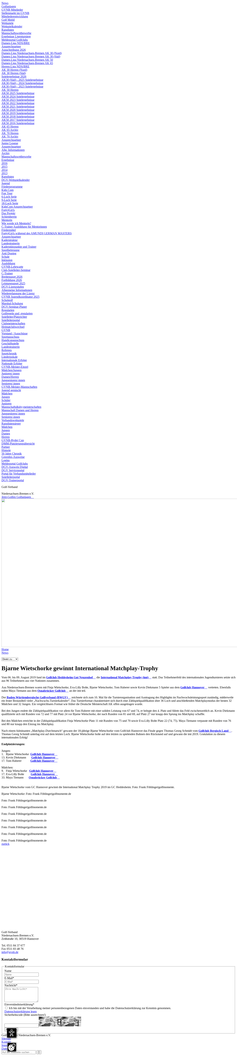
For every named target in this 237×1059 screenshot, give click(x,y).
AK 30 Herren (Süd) (13, 73)
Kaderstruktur (9, 240)
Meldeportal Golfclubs (14, 39)
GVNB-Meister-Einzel (14, 366)
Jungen (5, 396)
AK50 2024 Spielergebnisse (17, 96)
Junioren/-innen (10, 373)
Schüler (5, 400)
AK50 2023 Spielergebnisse (17, 99)
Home (5, 649)
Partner (5, 446)
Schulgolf (7, 300)
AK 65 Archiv (9, 129)
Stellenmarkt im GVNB (15, 13)
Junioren (6, 403)
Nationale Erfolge (11, 363)
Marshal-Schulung (12, 303)
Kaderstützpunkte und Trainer (18, 246)
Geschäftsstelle (10, 343)
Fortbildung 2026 (11, 280)
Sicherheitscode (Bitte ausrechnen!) (25, 1014)
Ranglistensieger (11, 423)
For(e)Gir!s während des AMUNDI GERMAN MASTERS (36, 233)
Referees (6, 350)
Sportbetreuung (10, 250)
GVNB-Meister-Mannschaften (19, 386)
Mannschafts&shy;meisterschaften (21, 406)
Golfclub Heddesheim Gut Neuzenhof (71, 677)
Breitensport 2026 (11, 276)
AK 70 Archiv (9, 136)
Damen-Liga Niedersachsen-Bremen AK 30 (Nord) (31, 53)
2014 (4, 169)
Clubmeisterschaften (13, 323)
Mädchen (6, 393)
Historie (6, 450)
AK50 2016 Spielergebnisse (17, 123)
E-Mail (9, 978)
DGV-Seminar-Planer (14, 306)
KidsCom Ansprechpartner (17, 206)
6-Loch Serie (9, 196)
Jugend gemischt (11, 390)
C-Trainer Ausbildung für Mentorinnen (24, 226)
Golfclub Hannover (193, 687)
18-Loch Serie (9, 203)
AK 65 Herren (10, 126)
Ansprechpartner (11, 46)
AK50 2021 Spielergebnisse (17, 106)
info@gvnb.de (9, 952)
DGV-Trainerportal (12, 480)
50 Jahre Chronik (11, 453)
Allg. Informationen (13, 149)
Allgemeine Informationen (16, 290)
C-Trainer (7, 273)
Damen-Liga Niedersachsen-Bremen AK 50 (27, 59)
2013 (4, 173)
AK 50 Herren (10, 89)
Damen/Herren (10, 376)
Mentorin (6, 220)
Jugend (5, 183)
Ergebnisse (7, 159)
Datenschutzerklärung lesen (20, 1011)
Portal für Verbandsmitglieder (18, 473)
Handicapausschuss (12, 340)
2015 (4, 166)
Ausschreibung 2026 (13, 49)
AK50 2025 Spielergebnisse (17, 93)
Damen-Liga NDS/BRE (15, 43)
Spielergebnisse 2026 (13, 76)
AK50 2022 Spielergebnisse (17, 103)
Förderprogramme (12, 186)
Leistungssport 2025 (13, 283)
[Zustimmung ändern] (11, 1047)
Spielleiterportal (10, 320)
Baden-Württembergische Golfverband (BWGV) (39, 697)
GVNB (5, 330)
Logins (5, 460)
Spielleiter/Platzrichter (14, 316)
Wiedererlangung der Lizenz (18, 293)
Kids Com (7, 190)
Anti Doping (8, 253)
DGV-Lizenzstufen (12, 286)
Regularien (7, 310)
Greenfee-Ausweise (13, 456)
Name (7, 970)
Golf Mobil (8, 19)
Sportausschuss (10, 336)
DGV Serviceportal (12, 470)
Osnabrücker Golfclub (53, 690)
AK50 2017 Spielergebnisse (17, 119)
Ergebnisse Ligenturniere (16, 36)
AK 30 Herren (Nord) (14, 69)
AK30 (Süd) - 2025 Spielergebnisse (22, 79)
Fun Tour (6, 193)
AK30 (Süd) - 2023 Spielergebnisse (22, 86)
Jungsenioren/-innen (13, 380)
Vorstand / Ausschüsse (14, 333)
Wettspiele (7, 23)
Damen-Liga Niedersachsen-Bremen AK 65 (27, 63)
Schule (5, 256)
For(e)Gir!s (8, 210)
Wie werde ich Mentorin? (16, 223)
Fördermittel (8, 230)
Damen (5, 433)
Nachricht (10, 985)
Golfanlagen (8, 6)
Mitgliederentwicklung (14, 16)
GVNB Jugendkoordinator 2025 (20, 296)
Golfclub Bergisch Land (214, 730)
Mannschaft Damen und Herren (20, 410)
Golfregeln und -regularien (17, 313)
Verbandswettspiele (12, 420)
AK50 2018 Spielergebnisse (17, 116)
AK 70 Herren (10, 133)
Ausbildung (8, 263)
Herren (5, 436)
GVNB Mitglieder (12, 9)
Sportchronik (9, 353)
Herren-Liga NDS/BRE (15, 66)
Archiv (5, 153)
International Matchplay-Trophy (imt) (126, 677)
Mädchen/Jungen (11, 370)
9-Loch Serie (9, 200)
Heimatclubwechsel (12, 326)
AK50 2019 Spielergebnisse (17, 113)
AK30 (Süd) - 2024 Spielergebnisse (22, 83)
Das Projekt (8, 213)
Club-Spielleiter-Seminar (15, 270)
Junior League (9, 143)
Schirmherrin (9, 216)
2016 (4, 163)
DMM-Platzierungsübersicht (18, 443)
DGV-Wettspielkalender (15, 180)
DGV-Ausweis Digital (14, 467)
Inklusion (6, 260)
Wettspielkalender (11, 26)
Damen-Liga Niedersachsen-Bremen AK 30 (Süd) (30, 56)
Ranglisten (7, 29)
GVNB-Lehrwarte (12, 266)
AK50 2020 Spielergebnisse (17, 109)
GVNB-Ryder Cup (12, 440)
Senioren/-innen (10, 383)
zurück (5, 843)
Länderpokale (9, 356)
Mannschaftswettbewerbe (16, 33)
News (4, 3)
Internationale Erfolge (14, 360)
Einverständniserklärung (19, 1004)
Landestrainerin (10, 243)
